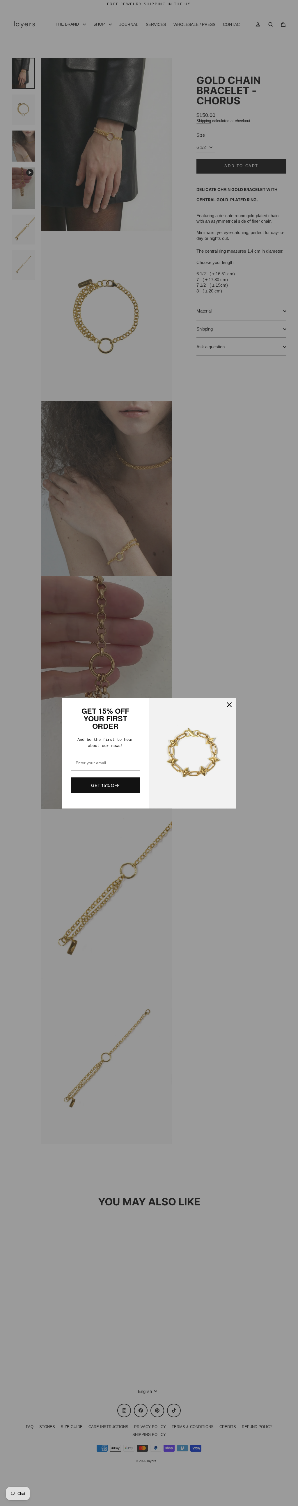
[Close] (229, 705)
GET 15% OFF (105, 785)
